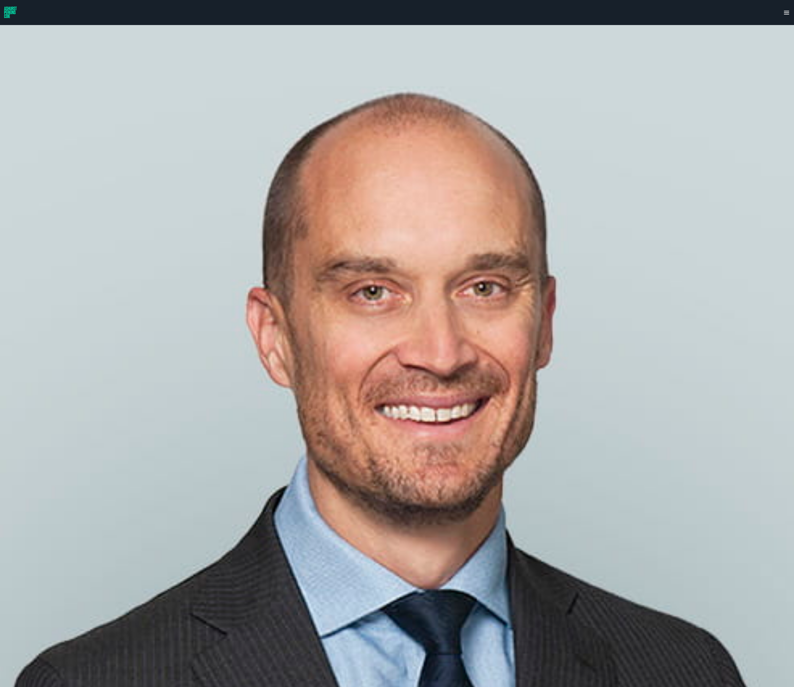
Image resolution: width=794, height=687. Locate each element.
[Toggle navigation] (786, 11)
